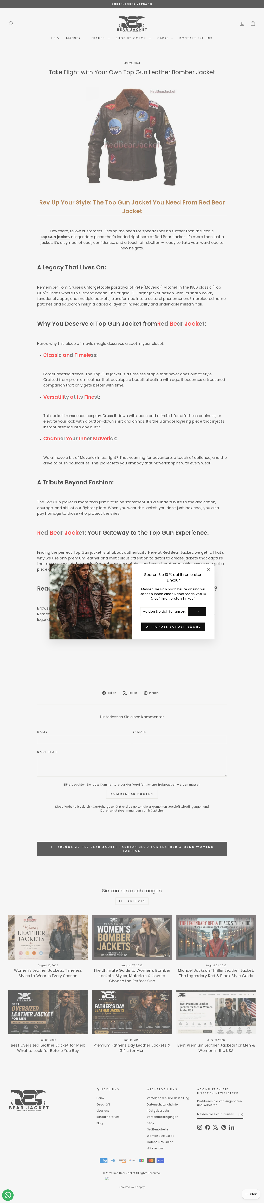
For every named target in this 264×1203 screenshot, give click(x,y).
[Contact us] (8, 1195)
